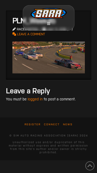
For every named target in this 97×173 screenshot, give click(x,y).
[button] (48, 23)
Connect (52, 124)
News (68, 124)
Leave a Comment (30, 34)
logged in (35, 99)
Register (33, 124)
